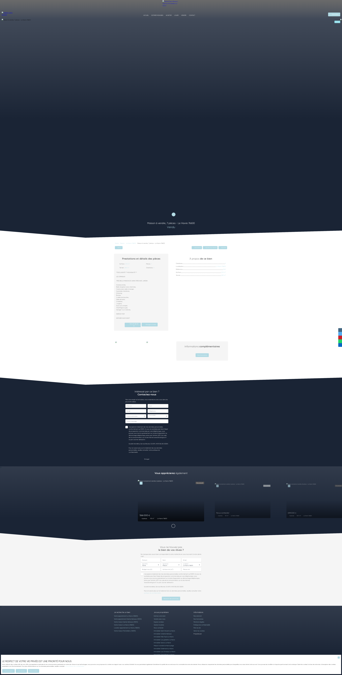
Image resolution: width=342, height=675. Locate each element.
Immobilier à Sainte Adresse (163, 634)
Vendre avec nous (159, 619)
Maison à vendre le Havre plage (164, 645)
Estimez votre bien (159, 616)
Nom (150, 406)
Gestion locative (159, 625)
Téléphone (152, 411)
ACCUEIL (146, 15)
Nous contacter (159, 628)
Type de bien (165, 564)
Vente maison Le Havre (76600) (124, 625)
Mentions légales (199, 622)
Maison (122, 243)
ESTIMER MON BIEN (157, 15)
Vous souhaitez (152, 415)
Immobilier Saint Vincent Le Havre (164, 631)
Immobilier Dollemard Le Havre (163, 648)
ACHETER (169, 15)
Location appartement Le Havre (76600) (127, 628)
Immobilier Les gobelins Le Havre (164, 640)
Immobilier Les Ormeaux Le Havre (164, 651)
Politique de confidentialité (202, 625)
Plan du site (197, 628)
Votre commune (132, 416)
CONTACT (192, 15)
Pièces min (186, 569)
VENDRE (183, 15)
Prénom (129, 406)
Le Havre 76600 (131, 243)
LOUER (176, 15)
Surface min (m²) (168, 569)
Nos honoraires (198, 619)
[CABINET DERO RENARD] (8, 14)
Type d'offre (145, 564)
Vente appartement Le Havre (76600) (126, 616)
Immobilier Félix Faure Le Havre (163, 637)
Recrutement (198, 616)
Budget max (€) (147, 569)
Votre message (132, 421)
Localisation (185, 564)
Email (128, 411)
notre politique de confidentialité (74, 666)
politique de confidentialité (152, 593)
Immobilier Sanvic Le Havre (162, 643)
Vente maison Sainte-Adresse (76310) (126, 622)
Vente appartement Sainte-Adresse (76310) (128, 619)
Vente (117, 243)
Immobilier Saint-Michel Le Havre (164, 654)
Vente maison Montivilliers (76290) (125, 631)
